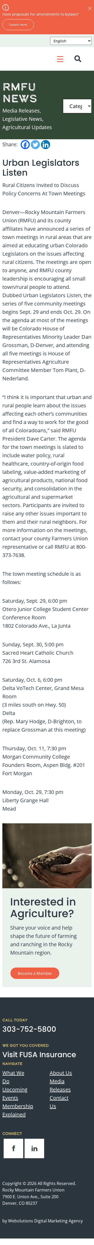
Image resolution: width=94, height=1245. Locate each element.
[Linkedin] (45, 144)
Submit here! (18, 24)
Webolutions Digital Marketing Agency (45, 1221)
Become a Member (35, 973)
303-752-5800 (29, 1029)
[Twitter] (35, 144)
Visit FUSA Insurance (39, 1055)
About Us (61, 1072)
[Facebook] (25, 144)
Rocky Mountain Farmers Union (33, 1190)
